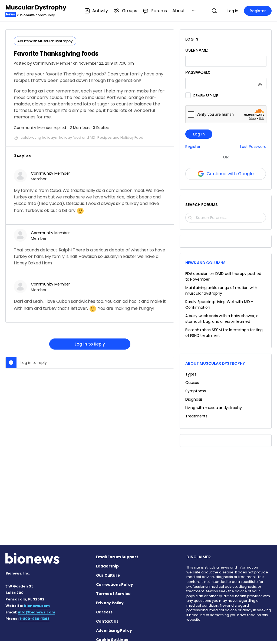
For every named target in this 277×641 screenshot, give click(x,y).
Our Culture (108, 575)
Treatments (196, 416)
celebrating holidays (39, 137)
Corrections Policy (114, 584)
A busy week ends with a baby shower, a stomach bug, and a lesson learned (222, 318)
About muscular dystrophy (215, 363)
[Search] (214, 11)
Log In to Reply (90, 344)
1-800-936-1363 (34, 618)
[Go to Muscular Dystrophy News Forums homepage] (36, 10)
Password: (197, 72)
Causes (192, 382)
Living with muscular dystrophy (213, 407)
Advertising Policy (114, 630)
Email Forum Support (117, 557)
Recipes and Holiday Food (120, 137)
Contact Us (107, 621)
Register (258, 11)
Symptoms (195, 391)
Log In (232, 11)
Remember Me (205, 95)
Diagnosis (194, 399)
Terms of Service (113, 593)
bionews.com (37, 605)
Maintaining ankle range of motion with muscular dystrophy (221, 290)
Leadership (107, 566)
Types (190, 374)
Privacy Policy (110, 603)
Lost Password (253, 146)
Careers (104, 612)
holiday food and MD (77, 137)
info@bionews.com (36, 612)
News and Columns (205, 262)
